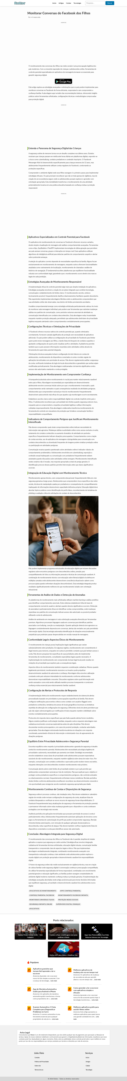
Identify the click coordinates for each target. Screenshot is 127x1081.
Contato (37, 1057)
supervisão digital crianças (68, 904)
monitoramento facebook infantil (73, 895)
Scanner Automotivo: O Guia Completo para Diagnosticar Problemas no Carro (44, 1009)
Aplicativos (34, 908)
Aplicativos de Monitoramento (42, 891)
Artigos (61, 3)
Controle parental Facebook (41, 895)
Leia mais (54, 981)
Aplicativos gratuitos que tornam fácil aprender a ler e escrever (44, 971)
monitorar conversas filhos (41, 900)
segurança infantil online (40, 904)
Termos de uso (39, 1070)
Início (54, 3)
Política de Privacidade (42, 1061)
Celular (68, 3)
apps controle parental (70, 891)
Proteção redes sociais (68, 900)
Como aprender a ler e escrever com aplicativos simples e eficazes (85, 990)
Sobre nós (38, 1066)
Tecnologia (77, 3)
